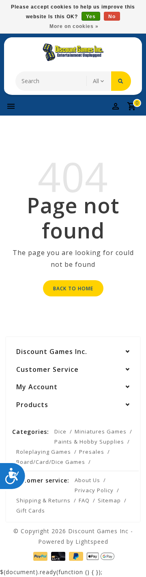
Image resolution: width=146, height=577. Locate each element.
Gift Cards (30, 510)
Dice (60, 431)
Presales (91, 451)
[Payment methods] (39, 556)
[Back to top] (130, 557)
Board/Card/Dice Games (50, 461)
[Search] (121, 81)
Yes (91, 16)
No (112, 16)
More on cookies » (74, 26)
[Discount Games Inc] (73, 52)
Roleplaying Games (43, 451)
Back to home (73, 288)
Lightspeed (91, 541)
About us (87, 480)
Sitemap (109, 500)
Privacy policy (94, 490)
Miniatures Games (101, 431)
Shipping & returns (43, 500)
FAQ (84, 500)
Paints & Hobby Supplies (89, 441)
